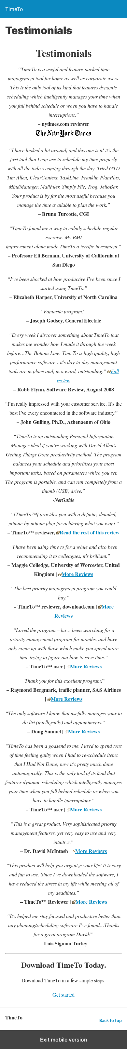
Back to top (110, 1020)
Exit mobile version (63, 1039)
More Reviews (77, 574)
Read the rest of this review (90, 532)
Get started (63, 994)
